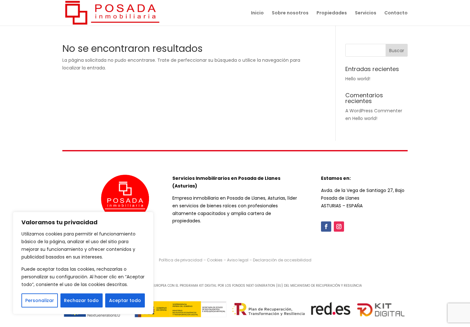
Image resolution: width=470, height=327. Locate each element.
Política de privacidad (180, 260)
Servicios (365, 13)
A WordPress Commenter (373, 111)
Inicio (257, 13)
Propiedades (332, 13)
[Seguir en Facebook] (326, 226)
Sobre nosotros (290, 13)
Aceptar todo (125, 300)
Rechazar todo (81, 300)
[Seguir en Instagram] (339, 226)
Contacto (396, 13)
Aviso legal (237, 260)
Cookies (215, 260)
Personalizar (39, 300)
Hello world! (357, 79)
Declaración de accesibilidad (282, 260)
